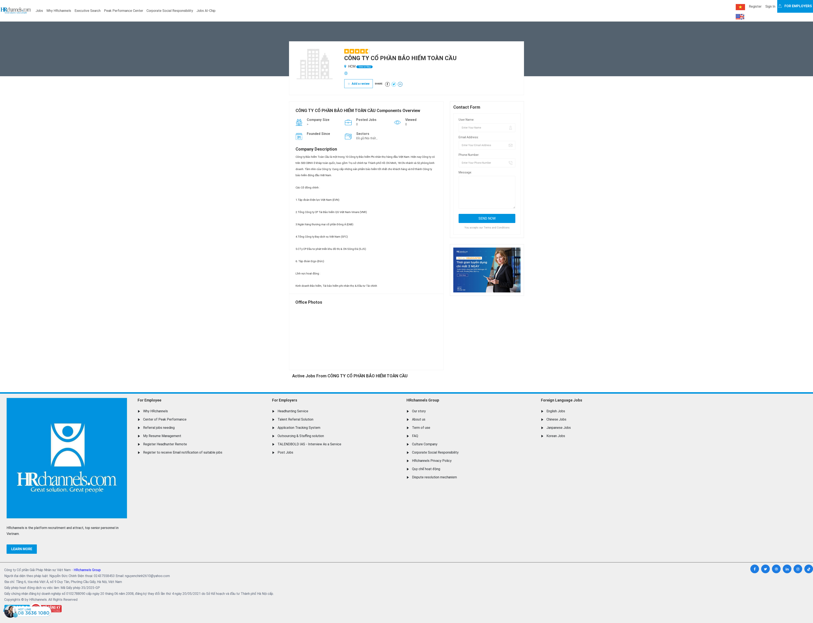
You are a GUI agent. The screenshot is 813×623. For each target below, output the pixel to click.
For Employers (284, 400)
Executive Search (88, 11)
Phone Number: (469, 154)
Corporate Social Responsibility (170, 11)
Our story (419, 411)
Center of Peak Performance (165, 419)
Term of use (421, 428)
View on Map (364, 67)
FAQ (415, 436)
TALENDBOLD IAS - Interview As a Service (309, 444)
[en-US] (740, 16)
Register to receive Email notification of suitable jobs (182, 452)
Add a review (360, 83)
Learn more (21, 549)
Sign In (770, 6)
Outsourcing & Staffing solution (301, 436)
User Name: (466, 119)
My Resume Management (162, 436)
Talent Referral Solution (295, 419)
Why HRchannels (58, 11)
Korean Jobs (555, 436)
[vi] (740, 7)
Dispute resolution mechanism (434, 477)
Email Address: (469, 137)
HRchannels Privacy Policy (432, 461)
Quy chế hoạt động (426, 469)
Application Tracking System (299, 428)
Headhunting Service (293, 411)
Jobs (39, 11)
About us (418, 419)
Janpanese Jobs (558, 428)
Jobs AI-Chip (206, 11)
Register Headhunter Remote (165, 444)
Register (755, 6)
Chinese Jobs (556, 419)
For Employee (149, 400)
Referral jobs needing (159, 428)
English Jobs (555, 411)
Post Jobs (285, 452)
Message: (465, 172)
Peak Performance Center (123, 11)
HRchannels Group (422, 400)
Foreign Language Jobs (561, 400)
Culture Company (424, 444)
